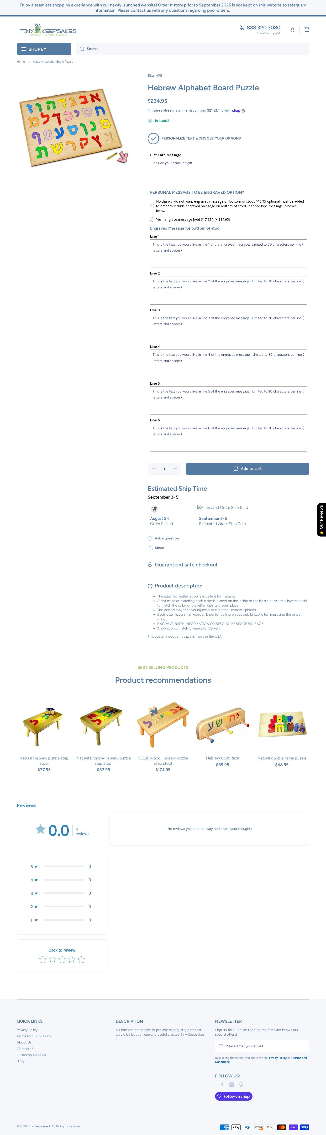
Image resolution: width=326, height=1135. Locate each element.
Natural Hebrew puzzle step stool (44, 761)
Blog (20, 1061)
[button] (307, 29)
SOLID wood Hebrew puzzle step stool (163, 761)
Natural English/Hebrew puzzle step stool (103, 761)
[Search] (80, 49)
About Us (24, 1042)
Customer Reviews (31, 1055)
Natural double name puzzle (282, 758)
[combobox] (192, 49)
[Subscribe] (303, 1046)
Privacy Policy (27, 1030)
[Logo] (46, 29)
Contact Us (25, 1049)
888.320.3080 (263, 27)
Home (21, 61)
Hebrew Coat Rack (222, 758)
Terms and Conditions (34, 1036)
